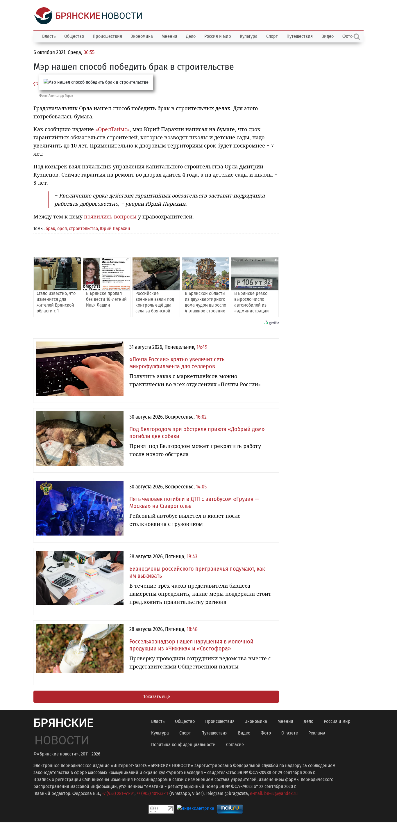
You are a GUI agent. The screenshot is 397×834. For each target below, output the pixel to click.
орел (62, 228)
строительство (83, 228)
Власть (49, 36)
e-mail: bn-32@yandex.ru (274, 793)
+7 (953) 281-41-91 (118, 793)
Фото (266, 733)
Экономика (142, 36)
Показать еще (156, 696)
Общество (74, 36)
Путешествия (300, 36)
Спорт (272, 36)
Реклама (316, 733)
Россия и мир (217, 36)
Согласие (235, 744)
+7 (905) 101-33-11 (152, 793)
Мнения (169, 36)
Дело (191, 36)
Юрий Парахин (115, 228)
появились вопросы (110, 216)
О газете (289, 733)
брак (50, 228)
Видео (327, 36)
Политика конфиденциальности (183, 744)
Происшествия (107, 36)
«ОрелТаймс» (112, 129)
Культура (248, 36)
